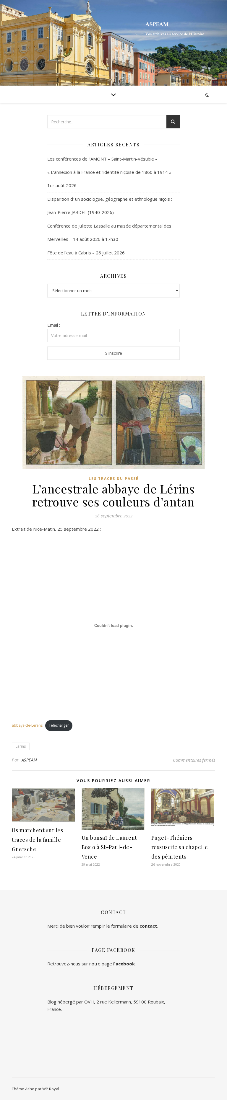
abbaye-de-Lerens (27, 725)
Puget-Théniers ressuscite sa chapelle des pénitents (179, 847)
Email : (53, 325)
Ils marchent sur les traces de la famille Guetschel (37, 840)
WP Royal (50, 1088)
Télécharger (59, 725)
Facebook (124, 964)
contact (148, 926)
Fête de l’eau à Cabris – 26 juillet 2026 (86, 253)
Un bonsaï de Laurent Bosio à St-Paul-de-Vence (109, 847)
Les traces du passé (114, 478)
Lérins (21, 746)
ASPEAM (29, 760)
